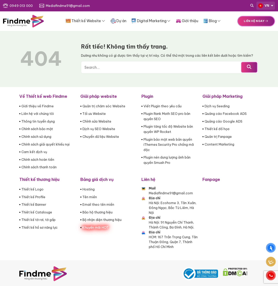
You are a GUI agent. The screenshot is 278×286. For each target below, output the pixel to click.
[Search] (252, 6)
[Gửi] (249, 67)
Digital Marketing (151, 20)
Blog (213, 20)
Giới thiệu (190, 20)
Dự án (121, 20)
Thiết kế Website (86, 20)
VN (267, 5)
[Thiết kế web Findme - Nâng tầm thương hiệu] (23, 21)
